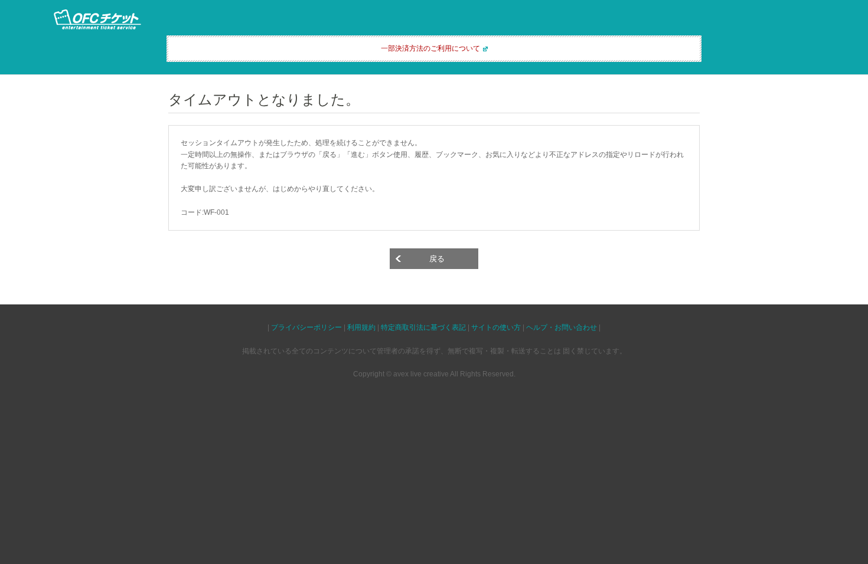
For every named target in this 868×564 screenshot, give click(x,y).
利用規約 (361, 327)
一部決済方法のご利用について (430, 48)
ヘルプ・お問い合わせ (561, 327)
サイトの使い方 (496, 327)
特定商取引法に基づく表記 (423, 327)
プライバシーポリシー (306, 327)
